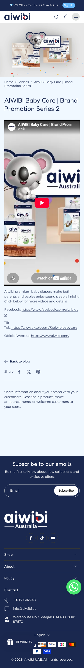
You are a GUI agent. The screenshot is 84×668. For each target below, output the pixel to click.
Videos (24, 82)
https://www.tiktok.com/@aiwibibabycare (44, 327)
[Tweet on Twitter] (28, 371)
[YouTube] (53, 538)
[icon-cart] (66, 16)
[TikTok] (42, 538)
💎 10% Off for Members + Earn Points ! (34, 5)
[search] (56, 16)
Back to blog (20, 361)
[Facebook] (31, 538)
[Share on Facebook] (19, 371)
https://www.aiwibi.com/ (50, 336)
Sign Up (68, 5)
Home (9, 82)
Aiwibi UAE (33, 659)
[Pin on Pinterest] (38, 371)
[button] (73, 587)
